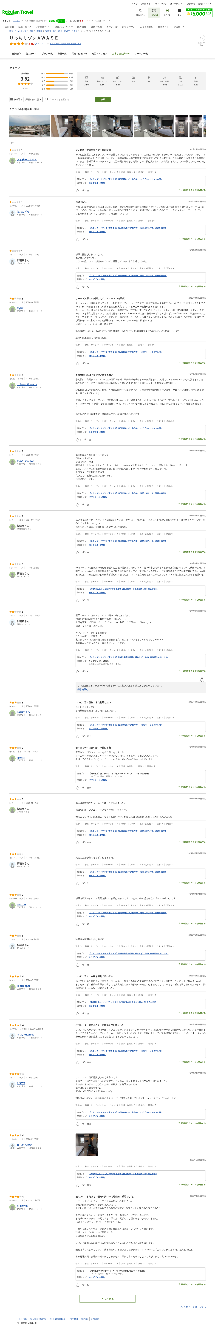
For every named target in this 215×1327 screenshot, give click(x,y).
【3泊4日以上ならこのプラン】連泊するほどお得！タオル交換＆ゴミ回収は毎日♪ (123, 589)
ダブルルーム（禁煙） (98, 497)
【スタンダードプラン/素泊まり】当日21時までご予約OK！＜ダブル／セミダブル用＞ (126, 179)
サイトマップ (161, 4)
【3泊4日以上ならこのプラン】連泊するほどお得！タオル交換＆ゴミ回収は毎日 (123, 1173)
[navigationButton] (201, 125)
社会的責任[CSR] (58, 1319)
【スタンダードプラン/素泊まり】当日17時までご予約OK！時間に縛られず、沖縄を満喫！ (128, 228)
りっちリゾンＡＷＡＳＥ (34, 38)
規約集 (84, 1319)
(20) (79, 53)
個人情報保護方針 (39, 1319)
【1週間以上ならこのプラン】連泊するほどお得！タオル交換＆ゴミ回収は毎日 (122, 1002)
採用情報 (74, 1319)
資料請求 (95, 1319)
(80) (121, 53)
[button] (29, 126)
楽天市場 (191, 4)
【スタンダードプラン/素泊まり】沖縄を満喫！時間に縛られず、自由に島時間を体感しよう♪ (128, 657)
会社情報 (22, 1319)
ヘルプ (135, 4)
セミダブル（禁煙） (97, 183)
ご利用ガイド (146, 4)
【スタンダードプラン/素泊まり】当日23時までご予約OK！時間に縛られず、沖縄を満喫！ (128, 275)
